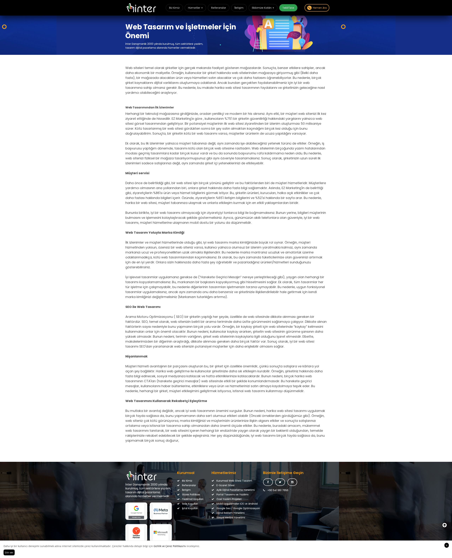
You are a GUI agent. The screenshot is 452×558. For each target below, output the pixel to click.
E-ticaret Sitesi (225, 485)
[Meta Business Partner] (161, 511)
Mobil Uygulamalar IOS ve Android (228, 503)
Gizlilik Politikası (190, 494)
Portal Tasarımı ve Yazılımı (228, 494)
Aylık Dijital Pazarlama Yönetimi (228, 490)
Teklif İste (288, 8)
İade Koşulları (189, 503)
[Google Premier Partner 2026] (136, 511)
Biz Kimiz (174, 8)
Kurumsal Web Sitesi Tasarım (228, 480)
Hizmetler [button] (194, 8)
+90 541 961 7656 (277, 490)
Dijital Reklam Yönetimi (228, 513)
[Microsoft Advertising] (161, 532)
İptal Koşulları (189, 508)
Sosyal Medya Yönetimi (228, 517)
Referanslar (218, 8)
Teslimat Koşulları (192, 499)
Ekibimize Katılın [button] (262, 8)
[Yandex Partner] (136, 532)
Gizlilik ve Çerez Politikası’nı (170, 546)
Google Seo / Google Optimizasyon (228, 508)
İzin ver (9, 552)
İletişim (238, 8)
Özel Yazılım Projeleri (228, 499)
